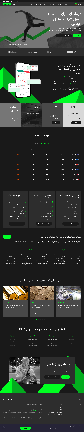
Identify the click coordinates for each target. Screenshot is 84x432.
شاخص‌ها (57, 77)
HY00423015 (34, 411)
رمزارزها (79, 78)
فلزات (61, 77)
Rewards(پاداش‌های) (74, 83)
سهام (53, 77)
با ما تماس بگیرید (6, 1)
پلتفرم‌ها (79, 410)
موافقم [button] (25, 428)
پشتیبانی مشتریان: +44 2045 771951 (54, 412)
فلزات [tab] (36, 143)
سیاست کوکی (72, 431)
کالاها (64, 77)
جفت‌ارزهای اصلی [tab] (44, 143)
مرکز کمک (12, 1)
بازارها (80, 407)
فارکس (67, 77)
